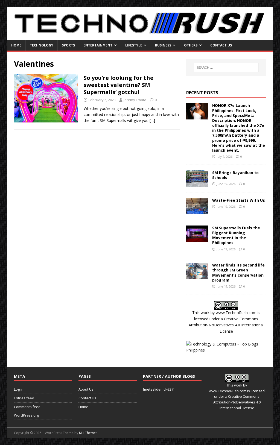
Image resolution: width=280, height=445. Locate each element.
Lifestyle (133, 45)
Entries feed (24, 398)
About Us (86, 389)
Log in (19, 389)
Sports (68, 45)
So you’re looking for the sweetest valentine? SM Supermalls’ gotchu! (118, 85)
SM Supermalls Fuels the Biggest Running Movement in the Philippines (236, 235)
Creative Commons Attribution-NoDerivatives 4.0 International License (226, 325)
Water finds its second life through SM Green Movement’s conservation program (238, 272)
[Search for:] (226, 67)
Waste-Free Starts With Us (238, 200)
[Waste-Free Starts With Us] (197, 210)
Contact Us (221, 45)
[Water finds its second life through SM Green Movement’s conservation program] (197, 276)
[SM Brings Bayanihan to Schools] (197, 183)
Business (163, 45)
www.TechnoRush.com (236, 312)
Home (16, 45)
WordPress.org (26, 415)
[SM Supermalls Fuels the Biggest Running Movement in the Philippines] (197, 238)
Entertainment (97, 45)
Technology (41, 45)
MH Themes (88, 433)
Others (190, 45)
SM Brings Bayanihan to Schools (235, 175)
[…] (152, 120)
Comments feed (27, 406)
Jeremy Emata (135, 99)
